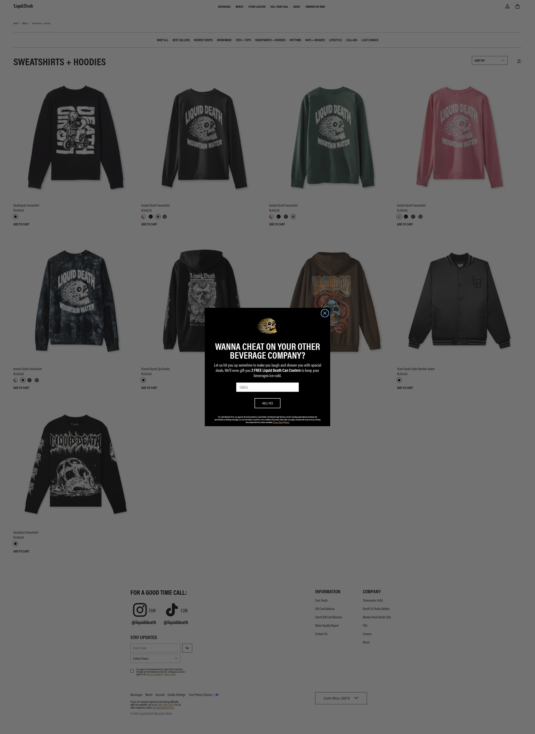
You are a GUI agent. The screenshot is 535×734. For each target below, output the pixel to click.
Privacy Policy (278, 422)
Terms (287, 422)
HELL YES (267, 403)
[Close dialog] (325, 313)
